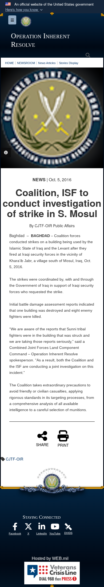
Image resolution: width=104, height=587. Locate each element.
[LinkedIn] (41, 528)
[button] (24, 9)
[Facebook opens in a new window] (15, 528)
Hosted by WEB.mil (50, 558)
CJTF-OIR (14, 459)
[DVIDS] (68, 526)
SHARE (42, 444)
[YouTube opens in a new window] (55, 528)
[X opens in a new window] (28, 528)
